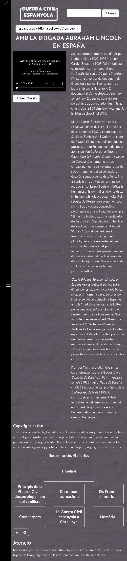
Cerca (111, 13)
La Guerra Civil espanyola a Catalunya (69, 516)
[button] (8, 287)
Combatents (30, 516)
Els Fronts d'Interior (107, 494)
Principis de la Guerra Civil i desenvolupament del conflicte (30, 494)
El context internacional (68, 494)
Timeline (68, 471)
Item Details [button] (28, 98)
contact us (113, 447)
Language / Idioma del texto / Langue (48, 29)
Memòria (107, 516)
